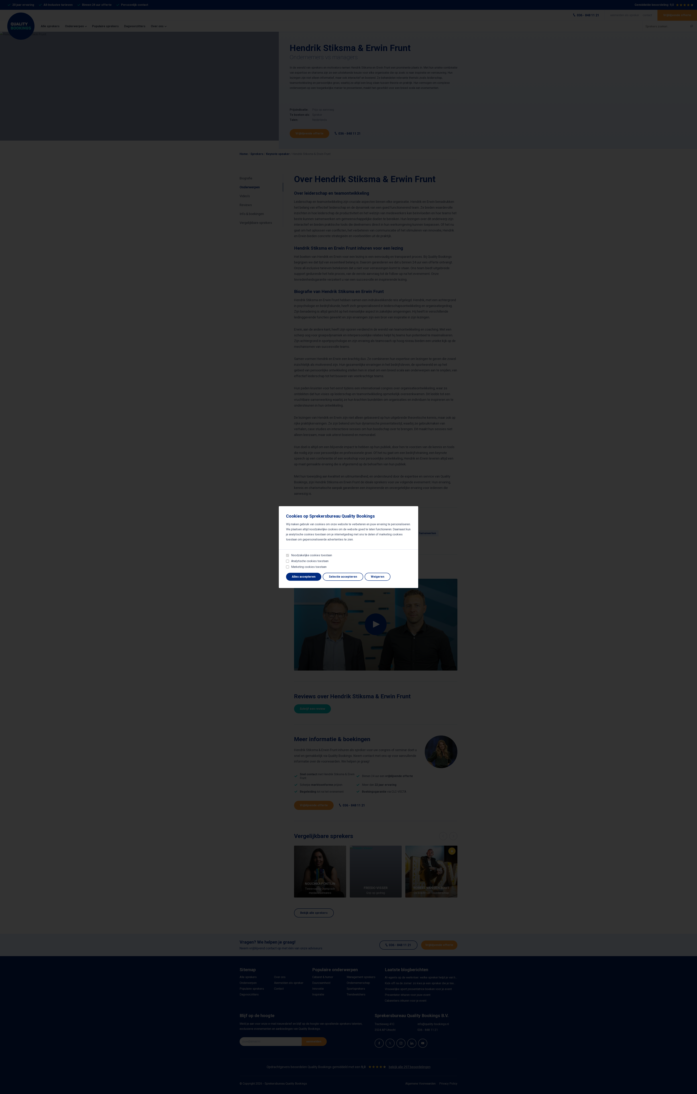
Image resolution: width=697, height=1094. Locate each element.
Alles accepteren (303, 576)
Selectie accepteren (343, 576)
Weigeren (377, 576)
